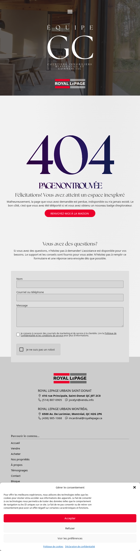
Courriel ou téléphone (30, 292)
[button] (134, 487)
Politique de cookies (53, 546)
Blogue (15, 481)
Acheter (16, 454)
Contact (15, 475)
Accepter (70, 518)
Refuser (70, 528)
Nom (19, 278)
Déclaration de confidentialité (80, 546)
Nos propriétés (20, 459)
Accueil (15, 443)
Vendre (15, 448)
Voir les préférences (70, 538)
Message (22, 305)
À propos (16, 465)
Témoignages (19, 470)
